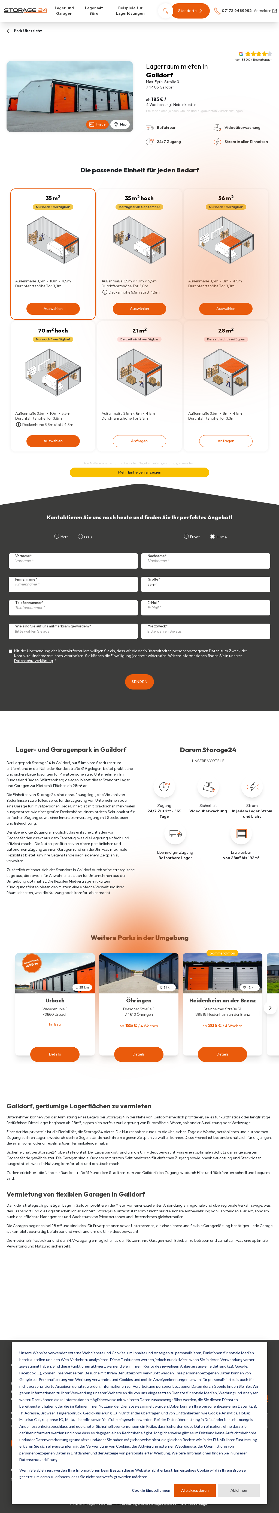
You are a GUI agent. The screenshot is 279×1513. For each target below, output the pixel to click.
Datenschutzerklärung (33, 660)
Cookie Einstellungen (151, 1490)
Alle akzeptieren (195, 1490)
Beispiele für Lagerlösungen (130, 11)
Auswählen (53, 308)
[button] (190, 11)
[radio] (191, 538)
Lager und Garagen (64, 11)
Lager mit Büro (94, 11)
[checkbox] (205, 537)
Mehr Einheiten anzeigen (139, 472)
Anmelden (262, 10)
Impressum (163, 1504)
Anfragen (139, 441)
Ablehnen (239, 1490)
